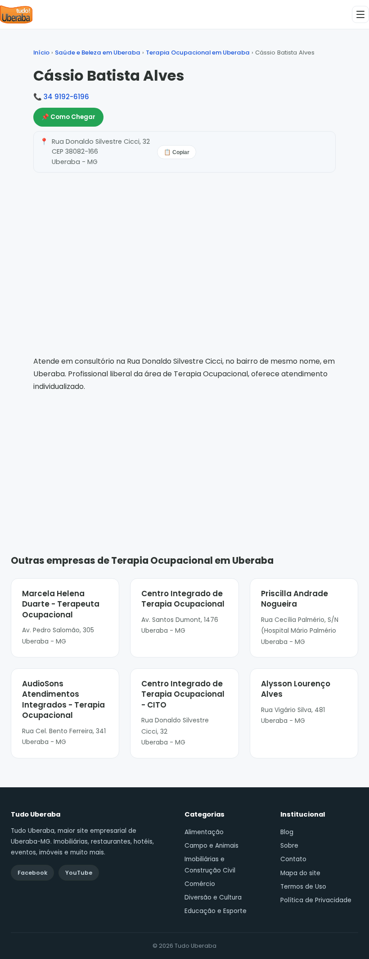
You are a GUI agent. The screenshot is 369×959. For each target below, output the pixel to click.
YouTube (78, 873)
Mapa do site (300, 873)
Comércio (199, 884)
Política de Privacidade (315, 900)
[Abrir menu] (360, 14)
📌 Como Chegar (68, 117)
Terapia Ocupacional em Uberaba (198, 52)
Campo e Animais (211, 845)
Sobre (289, 845)
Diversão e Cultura (213, 897)
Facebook (32, 873)
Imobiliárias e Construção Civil (209, 864)
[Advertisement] (184, 460)
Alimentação (204, 832)
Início (41, 52)
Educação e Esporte (215, 911)
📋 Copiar (176, 152)
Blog (286, 832)
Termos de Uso (303, 886)
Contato (293, 859)
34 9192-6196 (66, 96)
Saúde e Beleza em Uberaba (97, 52)
